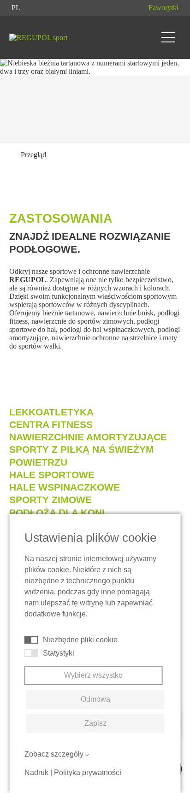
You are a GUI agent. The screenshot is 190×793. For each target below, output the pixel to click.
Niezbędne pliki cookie (80, 640)
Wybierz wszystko (93, 675)
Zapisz (95, 723)
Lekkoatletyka (51, 412)
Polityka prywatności (87, 772)
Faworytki (163, 8)
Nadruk (36, 772)
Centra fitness (51, 424)
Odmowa (95, 699)
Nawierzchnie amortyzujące (88, 437)
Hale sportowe (52, 474)
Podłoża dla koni (57, 512)
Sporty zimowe (50, 499)
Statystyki (58, 653)
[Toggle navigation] (168, 37)
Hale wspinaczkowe (64, 487)
